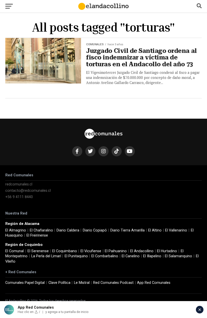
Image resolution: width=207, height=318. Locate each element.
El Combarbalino (104, 256)
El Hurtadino (167, 251)
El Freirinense (37, 235)
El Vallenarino (176, 230)
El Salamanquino (178, 256)
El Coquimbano (64, 251)
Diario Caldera (68, 230)
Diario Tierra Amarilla (127, 230)
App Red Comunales (153, 283)
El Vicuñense (91, 251)
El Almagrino (15, 230)
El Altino (155, 230)
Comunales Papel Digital (25, 283)
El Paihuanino (116, 251)
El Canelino (131, 256)
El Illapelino (152, 256)
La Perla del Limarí (46, 256)
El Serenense (38, 251)
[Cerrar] (199, 309)
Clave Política (59, 283)
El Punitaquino (76, 256)
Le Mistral (82, 283)
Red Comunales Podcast (113, 283)
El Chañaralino (41, 230)
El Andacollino (141, 251)
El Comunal (14, 251)
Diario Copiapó (95, 230)
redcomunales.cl (18, 184)
